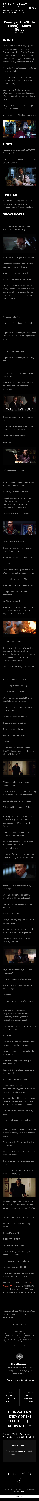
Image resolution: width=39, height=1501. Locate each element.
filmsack (28, 1335)
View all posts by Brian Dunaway (19, 1380)
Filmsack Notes (21, 1324)
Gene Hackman (12, 1340)
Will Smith (19, 1344)
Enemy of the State (12, 1335)
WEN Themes (22, 1491)
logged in (21, 1451)
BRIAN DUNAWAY (15, 4)
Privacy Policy (19, 1496)
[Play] (19, 129)
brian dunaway (20, 1331)
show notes (27, 1340)
